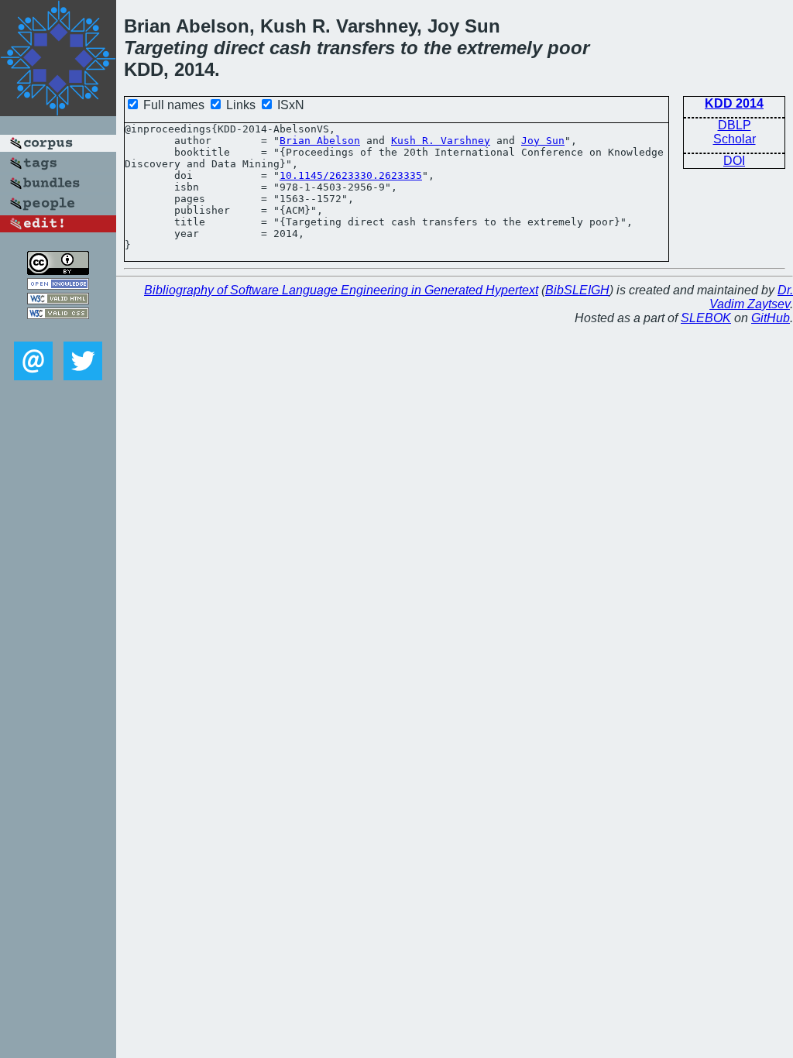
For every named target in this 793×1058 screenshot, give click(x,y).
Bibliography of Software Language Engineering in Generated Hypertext (341, 290)
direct (239, 47)
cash (290, 47)
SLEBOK (706, 318)
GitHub (770, 318)
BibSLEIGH (577, 290)
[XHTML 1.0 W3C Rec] (58, 300)
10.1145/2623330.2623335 (351, 175)
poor (568, 47)
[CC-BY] (58, 270)
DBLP (734, 125)
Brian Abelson (320, 140)
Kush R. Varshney (440, 140)
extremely (499, 47)
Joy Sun (543, 140)
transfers (356, 47)
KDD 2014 (734, 103)
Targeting (166, 47)
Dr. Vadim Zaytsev (751, 297)
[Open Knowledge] (58, 285)
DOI (734, 160)
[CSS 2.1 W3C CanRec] (58, 330)
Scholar (734, 139)
